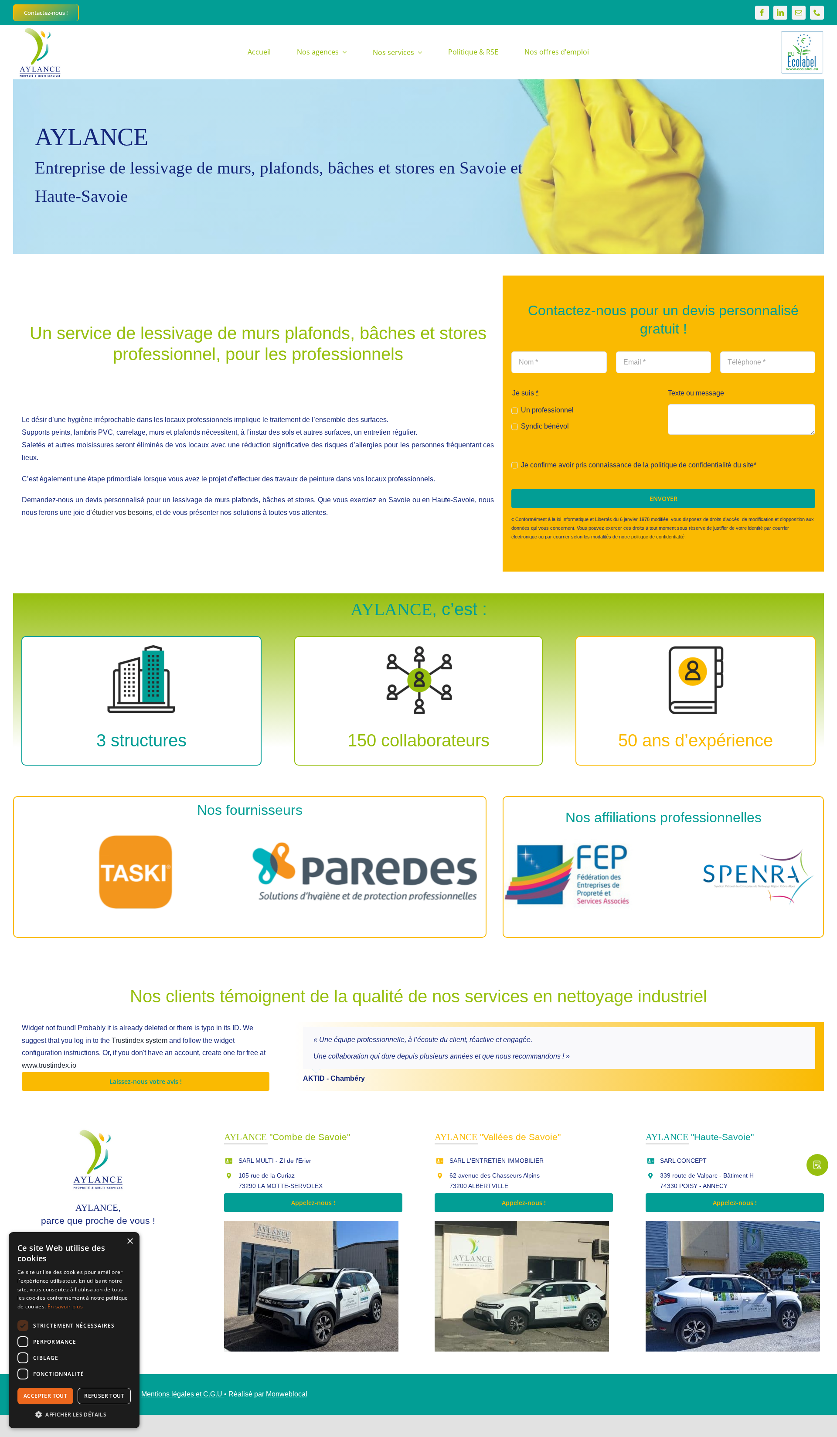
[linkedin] (780, 13)
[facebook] (762, 13)
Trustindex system (139, 1040)
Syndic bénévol (544, 426)
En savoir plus (65, 1306)
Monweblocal (286, 1394)
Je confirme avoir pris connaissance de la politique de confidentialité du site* (638, 465)
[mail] (799, 13)
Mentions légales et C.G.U (182, 1394)
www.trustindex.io (49, 1065)
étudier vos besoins (122, 512)
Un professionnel (547, 410)
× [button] (129, 1241)
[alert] (74, 1330)
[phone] (817, 13)
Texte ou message (696, 393)
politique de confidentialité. (658, 536)
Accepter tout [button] (45, 1396)
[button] (74, 1415)
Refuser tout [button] (104, 1396)
